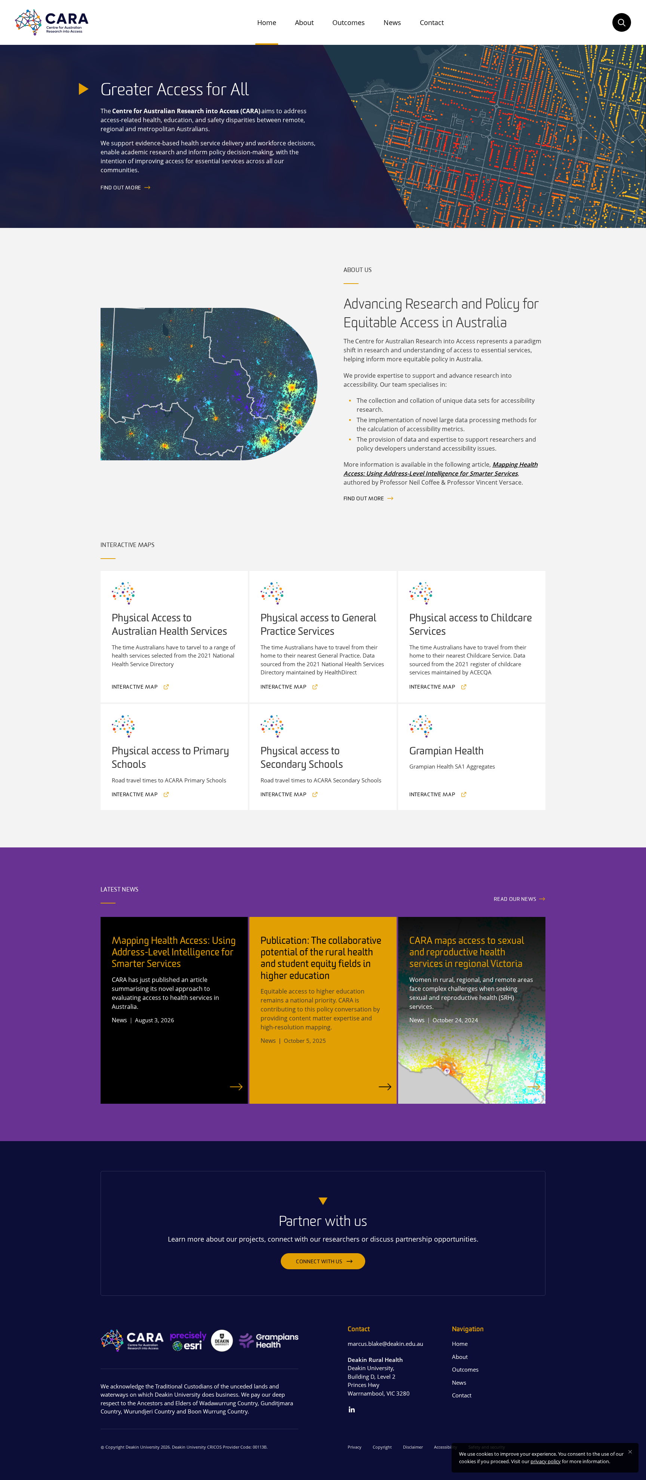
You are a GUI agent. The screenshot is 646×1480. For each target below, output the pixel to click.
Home (266, 22)
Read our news (515, 899)
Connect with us (319, 1262)
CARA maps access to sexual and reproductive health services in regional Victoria (466, 953)
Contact (432, 22)
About (304, 22)
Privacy (355, 1447)
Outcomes (348, 22)
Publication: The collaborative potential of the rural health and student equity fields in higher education (321, 959)
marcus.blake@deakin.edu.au (385, 1343)
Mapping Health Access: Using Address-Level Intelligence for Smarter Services (174, 953)
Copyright (382, 1447)
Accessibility (445, 1447)
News (392, 22)
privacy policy (545, 1461)
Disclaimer (413, 1447)
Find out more (121, 188)
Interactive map (135, 687)
